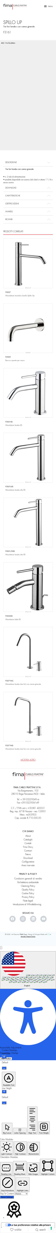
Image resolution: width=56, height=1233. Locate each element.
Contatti (28, 843)
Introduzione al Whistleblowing (28, 904)
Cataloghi (28, 839)
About (28, 836)
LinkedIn (33, 919)
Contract (28, 851)
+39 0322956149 (30, 803)
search (42, 1229)
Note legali (28, 901)
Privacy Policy (28, 897)
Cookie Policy (28, 893)
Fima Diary (28, 847)
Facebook (12, 919)
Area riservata (28, 865)
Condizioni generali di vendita (28, 878)
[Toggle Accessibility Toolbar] (1, 947)
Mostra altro (28, 760)
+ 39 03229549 (29, 799)
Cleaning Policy (28, 886)
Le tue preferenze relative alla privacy (31, 1225)
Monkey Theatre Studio (28, 936)
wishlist (17, 1229)
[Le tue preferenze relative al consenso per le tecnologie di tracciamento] (51, 1228)
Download (28, 858)
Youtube (43, 919)
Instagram (23, 919)
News (28, 854)
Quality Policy (28, 890)
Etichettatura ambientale (28, 882)
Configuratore (28, 862)
